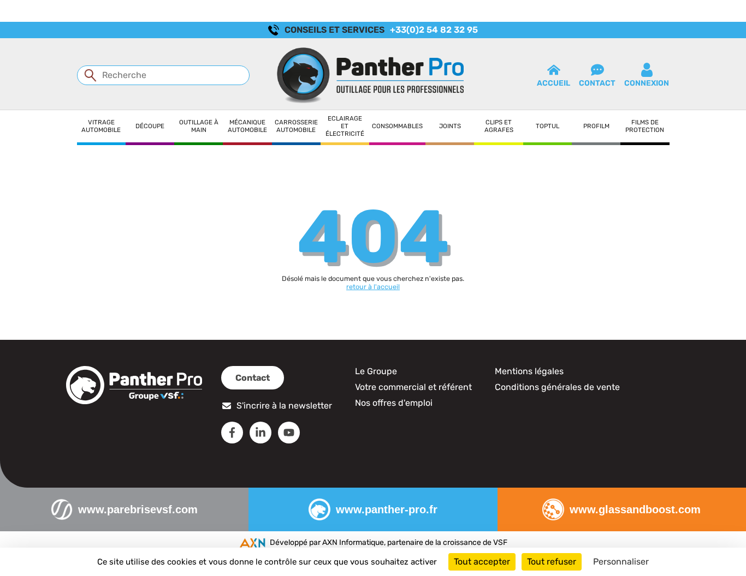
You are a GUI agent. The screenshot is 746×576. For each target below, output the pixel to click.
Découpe (149, 126)
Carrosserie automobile (296, 126)
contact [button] (597, 83)
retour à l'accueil (373, 287)
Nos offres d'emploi (394, 403)
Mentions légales (529, 371)
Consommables (397, 126)
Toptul (547, 126)
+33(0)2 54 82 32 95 (434, 30)
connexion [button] (646, 83)
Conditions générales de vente (557, 387)
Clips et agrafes (498, 126)
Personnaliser (621, 561)
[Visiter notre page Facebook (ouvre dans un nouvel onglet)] (232, 432)
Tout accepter (482, 561)
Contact (252, 378)
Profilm (596, 126)
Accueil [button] (553, 83)
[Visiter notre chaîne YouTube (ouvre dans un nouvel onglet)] (289, 432)
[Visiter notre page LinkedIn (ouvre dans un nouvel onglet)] (260, 432)
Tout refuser (551, 561)
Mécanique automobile (247, 126)
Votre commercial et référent (413, 387)
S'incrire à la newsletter (284, 405)
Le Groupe (376, 371)
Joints (450, 126)
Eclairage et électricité (344, 126)
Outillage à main (198, 126)
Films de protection (644, 126)
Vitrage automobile (101, 126)
